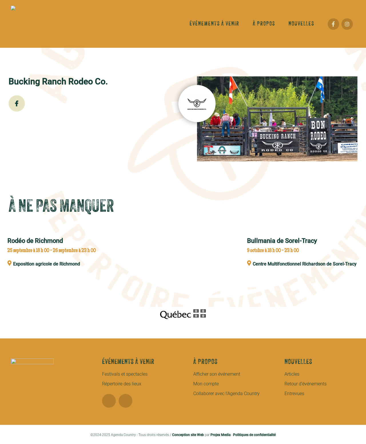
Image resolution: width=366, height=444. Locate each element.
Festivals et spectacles (125, 374)
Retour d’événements (306, 383)
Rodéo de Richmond (35, 240)
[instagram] (125, 401)
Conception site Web (188, 435)
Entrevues (294, 393)
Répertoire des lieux (121, 383)
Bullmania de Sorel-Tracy (282, 240)
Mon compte (206, 383)
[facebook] (109, 401)
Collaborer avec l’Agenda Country (226, 393)
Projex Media (220, 435)
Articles (292, 374)
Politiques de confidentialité (254, 435)
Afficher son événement (216, 374)
